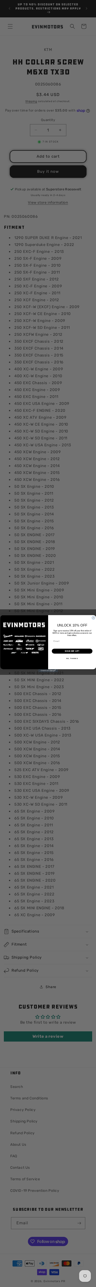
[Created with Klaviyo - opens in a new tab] (48, 670)
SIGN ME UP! (72, 651)
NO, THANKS (72, 658)
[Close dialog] (93, 617)
